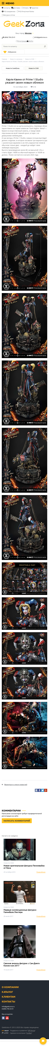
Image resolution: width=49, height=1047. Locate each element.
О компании (10, 987)
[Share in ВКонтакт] (36, 790)
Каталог (7, 992)
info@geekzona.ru (40, 37)
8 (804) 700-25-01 (9, 37)
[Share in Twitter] (42, 790)
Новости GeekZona (12, 68)
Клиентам (8, 996)
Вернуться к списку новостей (15, 785)
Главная (4, 59)
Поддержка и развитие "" (23, 1031)
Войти (30, 41)
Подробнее (40, 872)
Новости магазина (16, 59)
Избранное (12, 52)
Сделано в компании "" (21, 1033)
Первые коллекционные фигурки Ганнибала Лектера (20, 911)
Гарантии (34, 8)
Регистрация (22, 41)
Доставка (16, 8)
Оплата (25, 8)
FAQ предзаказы (9, 11)
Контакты (6, 8)
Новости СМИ (29, 59)
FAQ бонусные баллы (26, 11)
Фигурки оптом (9, 15)
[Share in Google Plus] (45, 790)
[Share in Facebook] (39, 790)
